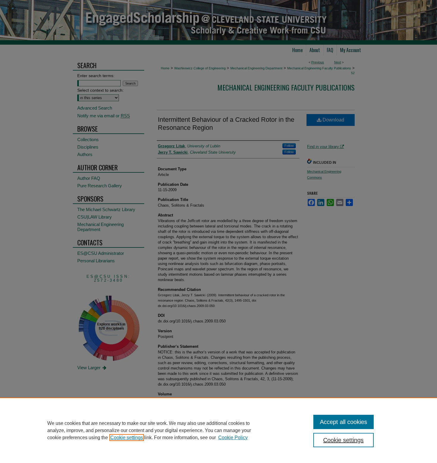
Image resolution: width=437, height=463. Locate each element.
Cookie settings (126, 437)
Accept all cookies (343, 422)
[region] (218, 430)
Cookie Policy (233, 437)
